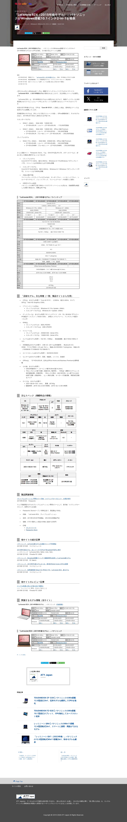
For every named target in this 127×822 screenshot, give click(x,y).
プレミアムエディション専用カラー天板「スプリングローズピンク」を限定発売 (44, 499)
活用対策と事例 (71, 5)
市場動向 (60, 5)
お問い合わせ (28, 786)
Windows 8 (34, 24)
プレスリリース (31, 528)
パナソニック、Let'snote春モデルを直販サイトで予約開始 (36, 544)
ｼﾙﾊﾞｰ (40, 69)
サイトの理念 (16, 786)
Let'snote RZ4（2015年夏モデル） (46, 77)
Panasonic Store (62, 62)
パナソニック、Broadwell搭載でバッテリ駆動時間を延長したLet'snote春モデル (44, 558)
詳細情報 (60, 604)
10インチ (49, 24)
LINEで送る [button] (47, 33)
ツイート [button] (38, 33)
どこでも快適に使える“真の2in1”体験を (30, 586)
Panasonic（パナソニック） (23, 24)
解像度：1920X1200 (58, 24)
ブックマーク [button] (28, 33)
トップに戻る (22, 654)
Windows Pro (41, 24)
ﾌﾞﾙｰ (61, 69)
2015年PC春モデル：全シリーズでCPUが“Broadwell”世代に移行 (39, 550)
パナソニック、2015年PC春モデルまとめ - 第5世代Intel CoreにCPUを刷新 (42, 564)
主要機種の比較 (85, 5)
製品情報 (40, 62)
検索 (103, 48)
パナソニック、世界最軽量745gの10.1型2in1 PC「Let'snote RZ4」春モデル (43, 570)
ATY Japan (24, 29)
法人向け (108, 5)
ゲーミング (97, 5)
